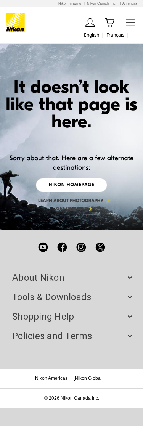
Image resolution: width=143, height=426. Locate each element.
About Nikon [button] (71, 277)
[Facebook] (62, 247)
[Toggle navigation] (130, 22)
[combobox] (91, 35)
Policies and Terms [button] (71, 336)
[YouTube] (43, 247)
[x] (100, 247)
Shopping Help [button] (71, 316)
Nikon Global (88, 378)
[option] (115, 35)
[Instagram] (81, 247)
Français (115, 35)
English (91, 35)
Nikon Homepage (71, 185)
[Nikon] (16, 22)
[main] (71, 137)
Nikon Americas (51, 378)
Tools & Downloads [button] (71, 297)
